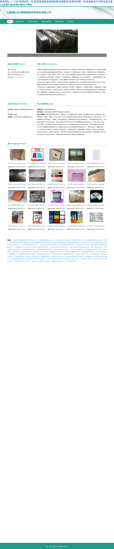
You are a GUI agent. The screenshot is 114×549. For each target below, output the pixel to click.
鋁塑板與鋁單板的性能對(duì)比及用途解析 (98, 163)
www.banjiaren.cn (19, 77)
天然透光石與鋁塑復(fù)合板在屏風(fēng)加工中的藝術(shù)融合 (84, 163)
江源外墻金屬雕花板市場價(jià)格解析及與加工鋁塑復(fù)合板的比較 (85, 226)
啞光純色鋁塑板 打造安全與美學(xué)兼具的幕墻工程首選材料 (44, 163)
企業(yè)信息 (59, 21)
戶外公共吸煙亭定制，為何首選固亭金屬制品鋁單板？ (62, 205)
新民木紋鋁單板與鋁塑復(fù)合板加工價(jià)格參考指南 (22, 163)
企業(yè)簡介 (19, 21)
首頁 (10, 21)
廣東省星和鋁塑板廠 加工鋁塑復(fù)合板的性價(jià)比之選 (82, 184)
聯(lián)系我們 (46, 21)
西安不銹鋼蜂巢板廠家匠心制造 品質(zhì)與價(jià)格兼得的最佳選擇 (25, 205)
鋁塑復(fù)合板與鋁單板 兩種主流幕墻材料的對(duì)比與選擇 (63, 226)
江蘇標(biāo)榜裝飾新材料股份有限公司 (29, 12)
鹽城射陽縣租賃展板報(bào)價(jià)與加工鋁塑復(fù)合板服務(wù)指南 (85, 205)
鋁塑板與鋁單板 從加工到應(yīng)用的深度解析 (60, 184)
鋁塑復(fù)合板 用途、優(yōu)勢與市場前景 (19, 226)
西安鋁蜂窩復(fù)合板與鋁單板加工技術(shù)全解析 (61, 163)
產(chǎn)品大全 (33, 21)
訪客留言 (70, 21)
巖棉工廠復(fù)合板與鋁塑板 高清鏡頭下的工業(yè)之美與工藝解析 (45, 184)
